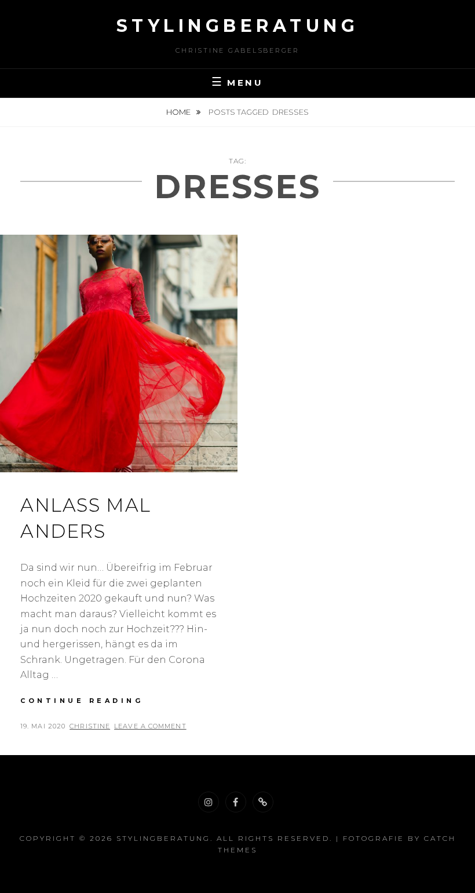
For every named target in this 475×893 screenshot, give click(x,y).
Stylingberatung (237, 26)
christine (90, 726)
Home (179, 111)
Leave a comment (150, 726)
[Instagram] (208, 802)
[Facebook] (235, 802)
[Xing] (263, 802)
